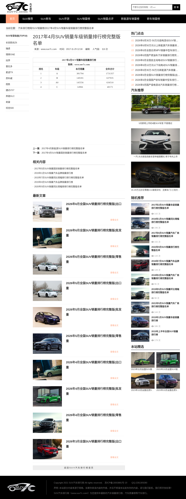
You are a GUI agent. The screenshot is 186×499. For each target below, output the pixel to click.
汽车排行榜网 (25, 28)
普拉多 (9, 66)
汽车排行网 (22, 487)
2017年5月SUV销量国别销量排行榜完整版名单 (56, 168)
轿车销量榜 (153, 18)
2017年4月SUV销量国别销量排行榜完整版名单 (64, 152)
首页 (12, 18)
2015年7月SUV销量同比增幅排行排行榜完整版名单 (59, 177)
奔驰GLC (10, 96)
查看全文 (114, 220)
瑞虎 (8, 48)
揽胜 (8, 84)
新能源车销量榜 (130, 18)
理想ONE (10, 54)
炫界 (8, 60)
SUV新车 (46, 18)
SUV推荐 (27, 18)
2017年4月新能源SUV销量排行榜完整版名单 (63, 148)
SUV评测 (64, 18)
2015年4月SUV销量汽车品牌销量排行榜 (53, 182)
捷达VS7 (10, 90)
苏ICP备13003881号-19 (116, 482)
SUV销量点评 (105, 18)
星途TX (9, 72)
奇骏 (8, 102)
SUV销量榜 (83, 18)
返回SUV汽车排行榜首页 (79, 468)
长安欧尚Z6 (11, 42)
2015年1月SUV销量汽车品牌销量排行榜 (53, 173)
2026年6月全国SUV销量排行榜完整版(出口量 (158, 75)
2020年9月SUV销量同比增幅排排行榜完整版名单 (58, 186)
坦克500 (10, 108)
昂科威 (9, 78)
